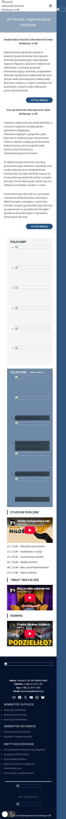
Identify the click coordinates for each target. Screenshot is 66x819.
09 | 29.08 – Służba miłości (22, 562)
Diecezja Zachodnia (15, 709)
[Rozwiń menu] (50, 5)
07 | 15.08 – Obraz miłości (22, 572)
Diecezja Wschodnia (15, 714)
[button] (9, 814)
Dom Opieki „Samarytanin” (19, 772)
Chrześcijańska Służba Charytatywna (24, 749)
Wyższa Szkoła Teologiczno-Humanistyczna (20, 766)
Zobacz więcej (36, 372)
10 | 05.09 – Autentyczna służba (25, 556)
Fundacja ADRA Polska (16, 754)
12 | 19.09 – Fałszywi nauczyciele (26, 546)
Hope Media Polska (15, 759)
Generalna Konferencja (17, 731)
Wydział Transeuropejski (18, 736)
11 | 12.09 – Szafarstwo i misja (24, 551)
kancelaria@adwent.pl (32, 691)
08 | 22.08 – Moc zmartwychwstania (28, 567)
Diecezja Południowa (15, 719)
